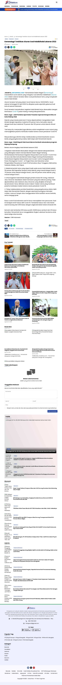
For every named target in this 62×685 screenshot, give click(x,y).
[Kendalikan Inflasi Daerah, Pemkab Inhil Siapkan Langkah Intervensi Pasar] (17, 338)
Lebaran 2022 (29, 228)
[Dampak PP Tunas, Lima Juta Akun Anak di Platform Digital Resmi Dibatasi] (17, 308)
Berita (6, 39)
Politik (8, 449)
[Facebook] (6, 47)
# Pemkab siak (8, 640)
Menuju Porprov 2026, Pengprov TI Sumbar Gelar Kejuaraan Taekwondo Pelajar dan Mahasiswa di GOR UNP (34, 580)
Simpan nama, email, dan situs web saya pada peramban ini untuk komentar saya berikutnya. (32, 408)
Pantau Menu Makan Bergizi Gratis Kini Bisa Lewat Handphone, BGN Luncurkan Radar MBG (17, 292)
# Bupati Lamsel (17, 640)
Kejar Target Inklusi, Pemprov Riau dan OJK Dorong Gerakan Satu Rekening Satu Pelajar (35, 489)
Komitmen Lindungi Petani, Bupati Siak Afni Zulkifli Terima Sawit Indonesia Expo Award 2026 (34, 527)
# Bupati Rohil (29, 637)
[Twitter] (8, 47)
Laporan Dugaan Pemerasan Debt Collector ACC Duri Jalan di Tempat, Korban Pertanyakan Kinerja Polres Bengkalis (33, 560)
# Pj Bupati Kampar (10, 637)
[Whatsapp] (14, 47)
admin (8, 44)
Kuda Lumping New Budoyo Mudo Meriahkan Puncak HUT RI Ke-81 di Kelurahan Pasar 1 (30, 9)
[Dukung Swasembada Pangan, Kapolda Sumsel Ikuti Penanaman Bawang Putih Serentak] (8, 569)
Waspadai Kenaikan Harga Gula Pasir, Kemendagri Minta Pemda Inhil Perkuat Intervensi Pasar (43, 350)
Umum (16, 39)
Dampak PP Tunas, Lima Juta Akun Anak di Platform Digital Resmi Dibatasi (17, 319)
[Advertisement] (31, 22)
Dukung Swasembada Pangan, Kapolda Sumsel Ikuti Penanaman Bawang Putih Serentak (34, 570)
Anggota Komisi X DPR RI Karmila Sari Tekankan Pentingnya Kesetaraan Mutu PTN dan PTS (34, 475)
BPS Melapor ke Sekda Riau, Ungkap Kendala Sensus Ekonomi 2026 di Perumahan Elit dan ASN (33, 498)
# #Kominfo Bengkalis (48, 637)
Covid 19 (12, 228)
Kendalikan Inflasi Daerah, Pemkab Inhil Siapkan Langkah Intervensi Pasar (16, 349)
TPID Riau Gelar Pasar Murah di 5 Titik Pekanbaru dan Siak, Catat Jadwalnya (35, 508)
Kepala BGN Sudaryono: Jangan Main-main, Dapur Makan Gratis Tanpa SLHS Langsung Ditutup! (44, 293)
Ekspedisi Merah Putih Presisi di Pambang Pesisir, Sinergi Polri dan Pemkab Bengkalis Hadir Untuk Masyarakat (44, 266)
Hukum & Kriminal (18, 547)
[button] (56, 2)
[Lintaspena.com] (11, 2)
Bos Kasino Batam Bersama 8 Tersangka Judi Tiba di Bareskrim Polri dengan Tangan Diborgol (35, 589)
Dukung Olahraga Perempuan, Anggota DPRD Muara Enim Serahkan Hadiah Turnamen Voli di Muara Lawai (33, 459)
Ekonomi (16, 486)
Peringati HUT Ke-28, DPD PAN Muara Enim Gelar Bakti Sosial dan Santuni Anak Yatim (31, 451)
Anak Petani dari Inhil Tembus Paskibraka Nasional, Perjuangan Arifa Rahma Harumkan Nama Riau (16, 266)
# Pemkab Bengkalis (28, 640)
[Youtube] (34, 668)
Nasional (11, 39)
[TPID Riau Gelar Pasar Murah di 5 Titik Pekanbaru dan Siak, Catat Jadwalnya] (8, 507)
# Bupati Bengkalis (20, 637)
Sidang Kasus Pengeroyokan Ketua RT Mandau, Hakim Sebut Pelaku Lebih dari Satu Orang (34, 599)
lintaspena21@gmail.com (32, 623)
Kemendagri (20, 228)
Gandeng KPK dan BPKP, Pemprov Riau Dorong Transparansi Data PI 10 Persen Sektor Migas (33, 518)
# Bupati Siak (37, 637)
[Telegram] (11, 47)
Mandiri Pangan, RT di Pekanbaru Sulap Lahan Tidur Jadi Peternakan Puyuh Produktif (35, 537)
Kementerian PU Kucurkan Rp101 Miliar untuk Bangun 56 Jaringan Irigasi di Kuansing (43, 320)
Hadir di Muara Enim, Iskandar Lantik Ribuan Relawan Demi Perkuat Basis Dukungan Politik (34, 467)
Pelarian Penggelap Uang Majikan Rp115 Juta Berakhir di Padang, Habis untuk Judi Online (35, 550)
